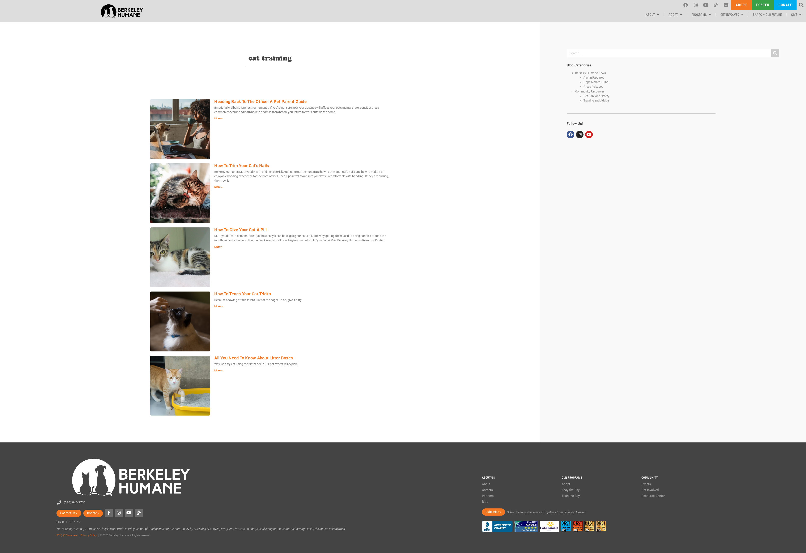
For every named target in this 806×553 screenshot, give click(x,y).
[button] (801, 5)
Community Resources (589, 91)
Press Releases (593, 86)
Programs (699, 15)
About (650, 15)
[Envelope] (726, 5)
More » (218, 118)
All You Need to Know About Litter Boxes (253, 357)
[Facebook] (686, 5)
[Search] (775, 53)
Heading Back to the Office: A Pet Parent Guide (260, 101)
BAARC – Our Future (767, 15)
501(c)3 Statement (67, 535)
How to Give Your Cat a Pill (240, 229)
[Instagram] (696, 5)
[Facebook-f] (109, 513)
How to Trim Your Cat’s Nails (241, 165)
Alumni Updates (594, 77)
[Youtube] (706, 5)
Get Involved (729, 15)
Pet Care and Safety (596, 96)
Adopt (673, 15)
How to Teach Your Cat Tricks (242, 293)
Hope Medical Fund (596, 82)
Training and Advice (596, 100)
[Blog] (716, 5)
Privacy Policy (89, 535)
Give (794, 15)
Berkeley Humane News (590, 73)
